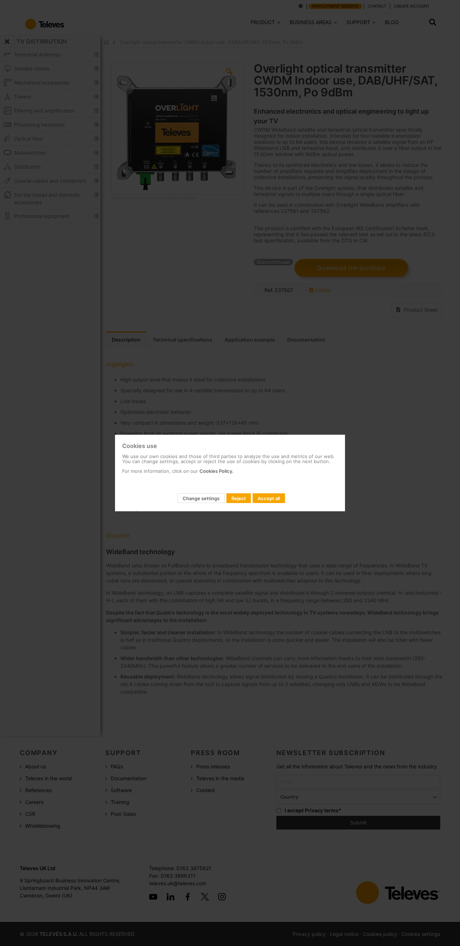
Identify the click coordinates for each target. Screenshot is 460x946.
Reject (238, 498)
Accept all (269, 498)
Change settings (201, 498)
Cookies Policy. (216, 471)
